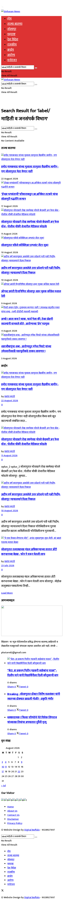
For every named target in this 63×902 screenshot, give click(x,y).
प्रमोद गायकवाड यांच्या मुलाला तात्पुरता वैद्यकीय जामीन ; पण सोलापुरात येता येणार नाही (29, 169)
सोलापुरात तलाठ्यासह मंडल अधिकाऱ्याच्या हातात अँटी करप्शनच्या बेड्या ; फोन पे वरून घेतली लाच (29, 552)
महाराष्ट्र (11, 34)
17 (3, 772)
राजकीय (12, 44)
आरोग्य (11, 55)
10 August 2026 (9, 511)
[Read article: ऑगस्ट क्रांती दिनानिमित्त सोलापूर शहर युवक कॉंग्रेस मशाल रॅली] (31, 284)
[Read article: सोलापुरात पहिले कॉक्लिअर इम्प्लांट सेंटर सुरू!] (31, 238)
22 (19, 772)
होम (9, 18)
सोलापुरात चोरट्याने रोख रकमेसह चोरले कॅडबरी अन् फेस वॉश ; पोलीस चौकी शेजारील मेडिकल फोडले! (30, 224)
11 (6, 767)
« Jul (3, 786)
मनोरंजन (12, 60)
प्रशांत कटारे (9, 396)
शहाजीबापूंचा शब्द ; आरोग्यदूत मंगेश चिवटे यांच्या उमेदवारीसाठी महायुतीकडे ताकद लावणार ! (26, 349)
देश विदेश (12, 39)
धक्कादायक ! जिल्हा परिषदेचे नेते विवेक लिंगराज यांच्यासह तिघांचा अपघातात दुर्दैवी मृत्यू (32, 720)
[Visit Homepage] (10, 11)
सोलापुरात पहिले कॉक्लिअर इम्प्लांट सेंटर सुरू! (24, 245)
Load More (7, 593)
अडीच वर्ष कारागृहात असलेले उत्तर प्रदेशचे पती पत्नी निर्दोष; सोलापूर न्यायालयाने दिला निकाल (30, 270)
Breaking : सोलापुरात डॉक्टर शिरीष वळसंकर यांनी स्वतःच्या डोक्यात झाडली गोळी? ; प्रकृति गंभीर (33, 696)
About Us (12, 811)
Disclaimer (13, 819)
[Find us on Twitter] (2, 7)
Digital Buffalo (32, 830)
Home (10, 807)
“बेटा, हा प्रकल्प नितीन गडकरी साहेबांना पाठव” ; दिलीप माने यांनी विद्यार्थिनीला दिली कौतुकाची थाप (32, 673)
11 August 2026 (9, 456)
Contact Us (13, 815)
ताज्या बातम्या (14, 23)
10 (3, 767)
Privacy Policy (14, 823)
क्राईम (10, 49)
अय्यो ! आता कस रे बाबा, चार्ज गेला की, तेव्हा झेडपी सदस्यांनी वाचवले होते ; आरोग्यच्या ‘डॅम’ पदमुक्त (27, 321)
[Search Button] (36, 67)
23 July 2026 (7, 566)
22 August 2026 (9, 401)
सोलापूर (11, 29)
